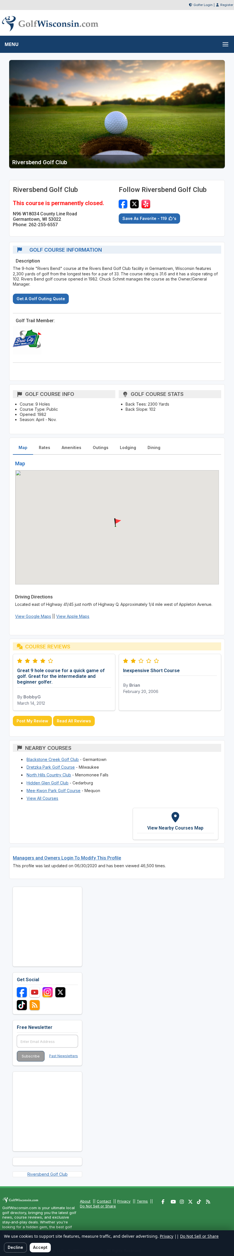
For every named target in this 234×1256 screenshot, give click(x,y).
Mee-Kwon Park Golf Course (53, 790)
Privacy (123, 1201)
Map (23, 447)
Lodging (128, 447)
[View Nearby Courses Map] (175, 824)
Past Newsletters (63, 1056)
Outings (100, 447)
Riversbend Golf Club (47, 1174)
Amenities (71, 447)
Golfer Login (203, 5)
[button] (117, 523)
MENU (12, 44)
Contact (104, 1201)
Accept (40, 1247)
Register (226, 5)
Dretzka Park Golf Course (51, 767)
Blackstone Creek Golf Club (53, 759)
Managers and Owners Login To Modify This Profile (67, 858)
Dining (154, 447)
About (85, 1201)
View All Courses (42, 798)
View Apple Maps (72, 616)
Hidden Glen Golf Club (47, 782)
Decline (15, 1247)
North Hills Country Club (49, 774)
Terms (142, 1201)
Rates (44, 447)
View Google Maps (33, 616)
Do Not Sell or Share (98, 1206)
